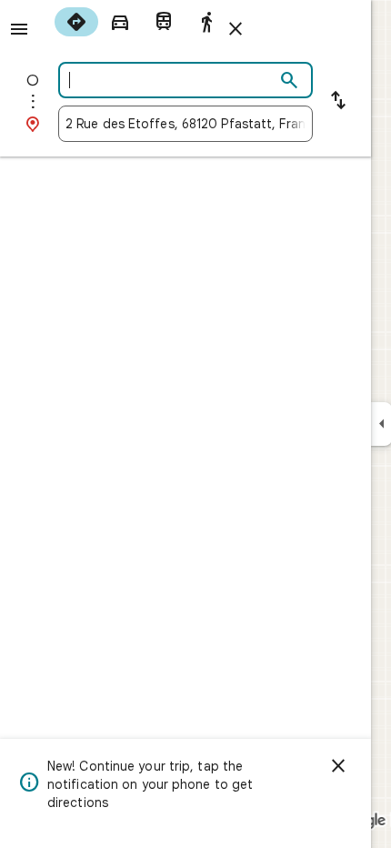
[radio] (76, 22)
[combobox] (170, 80)
